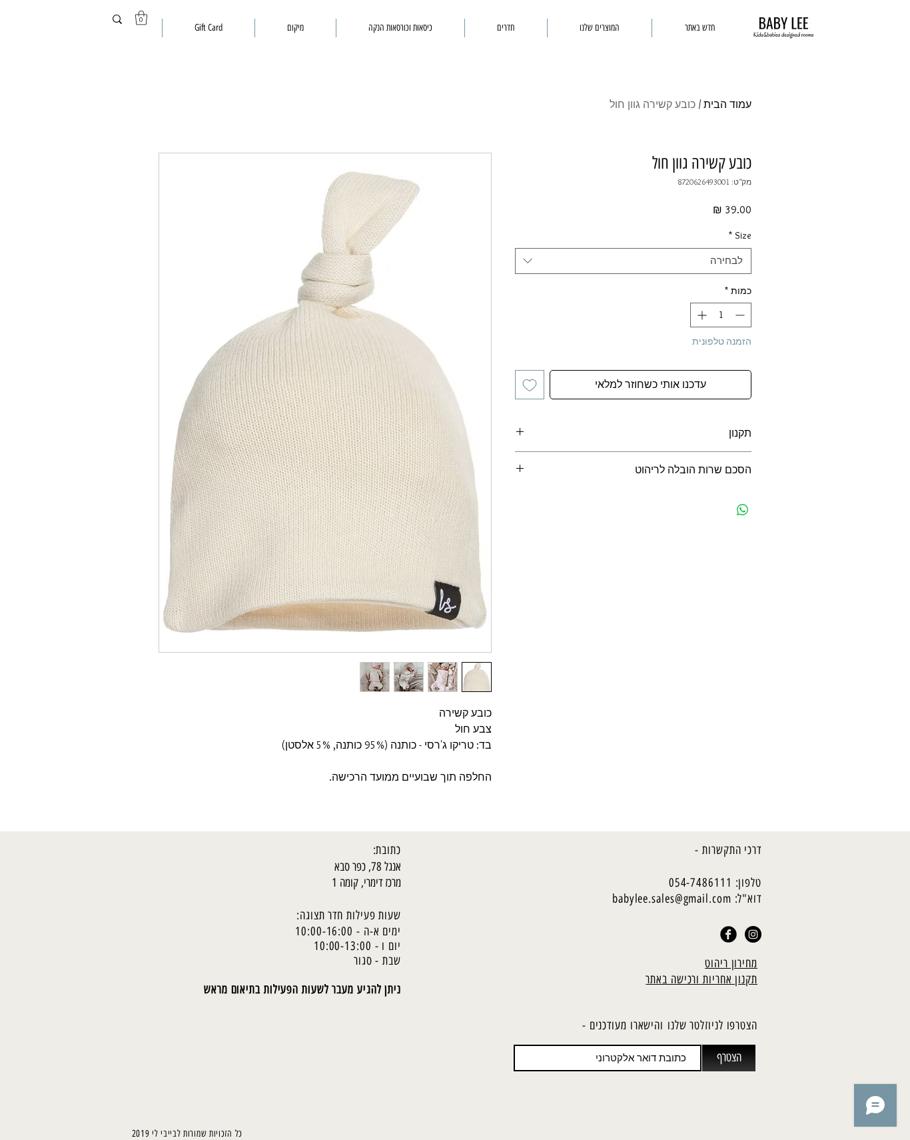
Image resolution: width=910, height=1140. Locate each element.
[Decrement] (741, 315)
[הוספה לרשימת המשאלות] (529, 384)
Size (740, 235)
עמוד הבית (727, 104)
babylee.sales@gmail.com (671, 898)
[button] (141, 18)
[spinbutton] (721, 315)
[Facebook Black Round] (728, 934)
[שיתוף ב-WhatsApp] (743, 510)
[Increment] (700, 315)
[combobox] (633, 261)
